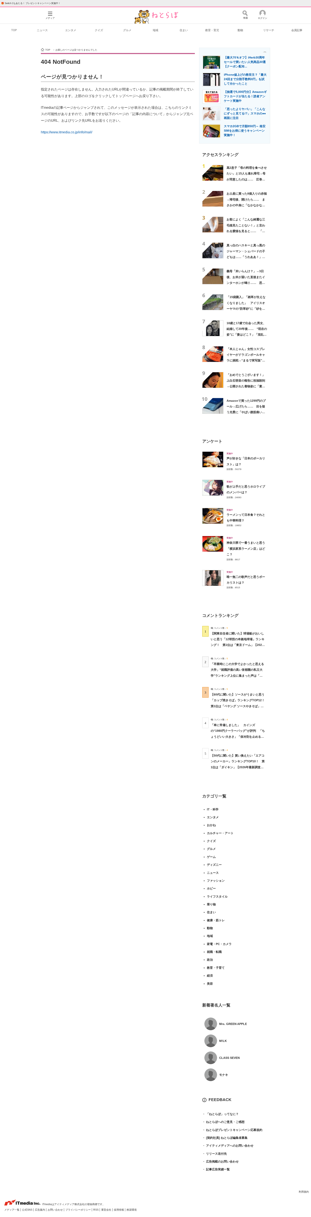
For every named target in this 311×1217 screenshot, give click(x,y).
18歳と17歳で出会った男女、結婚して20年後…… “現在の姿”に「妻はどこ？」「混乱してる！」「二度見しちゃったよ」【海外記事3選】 (247, 334)
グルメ (127, 30)
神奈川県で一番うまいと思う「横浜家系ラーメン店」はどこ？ (246, 548)
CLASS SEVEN (229, 1057)
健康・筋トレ (216, 920)
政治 (210, 959)
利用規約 (304, 1191)
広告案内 (40, 1209)
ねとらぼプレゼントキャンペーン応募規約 (232, 1130)
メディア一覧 (12, 1209)
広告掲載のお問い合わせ (220, 1161)
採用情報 (119, 1209)
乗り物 (211, 904)
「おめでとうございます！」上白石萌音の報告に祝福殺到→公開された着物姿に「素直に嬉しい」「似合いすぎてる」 (246, 386)
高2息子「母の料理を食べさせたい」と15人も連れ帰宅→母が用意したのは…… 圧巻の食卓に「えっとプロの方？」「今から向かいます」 (247, 179)
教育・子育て (216, 967)
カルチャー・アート (220, 833)
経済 (210, 975)
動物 (240, 30)
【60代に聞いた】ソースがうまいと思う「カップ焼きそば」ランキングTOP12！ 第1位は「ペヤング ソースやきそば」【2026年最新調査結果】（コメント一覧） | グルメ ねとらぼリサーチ (239, 706)
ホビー (211, 888)
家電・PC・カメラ (219, 944)
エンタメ (70, 30)
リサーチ (268, 30)
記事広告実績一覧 (216, 1169)
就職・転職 (214, 952)
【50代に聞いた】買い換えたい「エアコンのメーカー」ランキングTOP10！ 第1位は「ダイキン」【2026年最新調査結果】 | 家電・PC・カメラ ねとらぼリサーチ (238, 767)
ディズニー (214, 864)
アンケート (212, 441)
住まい (184, 30)
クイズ (99, 30)
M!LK (223, 1041)
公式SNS (27, 1209)
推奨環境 (132, 1209)
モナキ (223, 1074)
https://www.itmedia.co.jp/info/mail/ (66, 132)
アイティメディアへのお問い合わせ (227, 1145)
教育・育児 (212, 30)
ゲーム (211, 857)
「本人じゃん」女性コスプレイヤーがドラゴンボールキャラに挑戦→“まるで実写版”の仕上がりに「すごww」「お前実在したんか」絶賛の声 (247, 360)
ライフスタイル (217, 896)
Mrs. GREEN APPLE (233, 1024)
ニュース (42, 30)
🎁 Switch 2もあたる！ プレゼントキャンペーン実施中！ (31, 3)
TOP (14, 30)
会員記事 (296, 30)
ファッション (216, 880)
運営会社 (106, 1209)
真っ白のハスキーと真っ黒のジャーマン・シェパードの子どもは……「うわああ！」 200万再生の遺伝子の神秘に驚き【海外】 (246, 257)
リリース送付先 (214, 1153)
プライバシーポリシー (78, 1209)
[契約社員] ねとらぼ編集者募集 (225, 1137)
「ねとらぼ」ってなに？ (220, 1114)
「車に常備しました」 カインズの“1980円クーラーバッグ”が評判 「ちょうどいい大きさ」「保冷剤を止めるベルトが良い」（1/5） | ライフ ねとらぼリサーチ (238, 736)
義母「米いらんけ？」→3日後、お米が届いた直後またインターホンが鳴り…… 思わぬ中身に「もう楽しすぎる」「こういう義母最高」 (246, 282)
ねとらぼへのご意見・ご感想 (223, 1122)
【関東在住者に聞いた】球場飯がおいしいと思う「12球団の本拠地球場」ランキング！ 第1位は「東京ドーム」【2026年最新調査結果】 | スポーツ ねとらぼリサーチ (237, 645)
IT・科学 (213, 809)
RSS (96, 1209)
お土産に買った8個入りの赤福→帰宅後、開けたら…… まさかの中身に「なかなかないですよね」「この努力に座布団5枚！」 (247, 205)
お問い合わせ (55, 1209)
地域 (155, 30)
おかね (211, 825)
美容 (210, 983)
